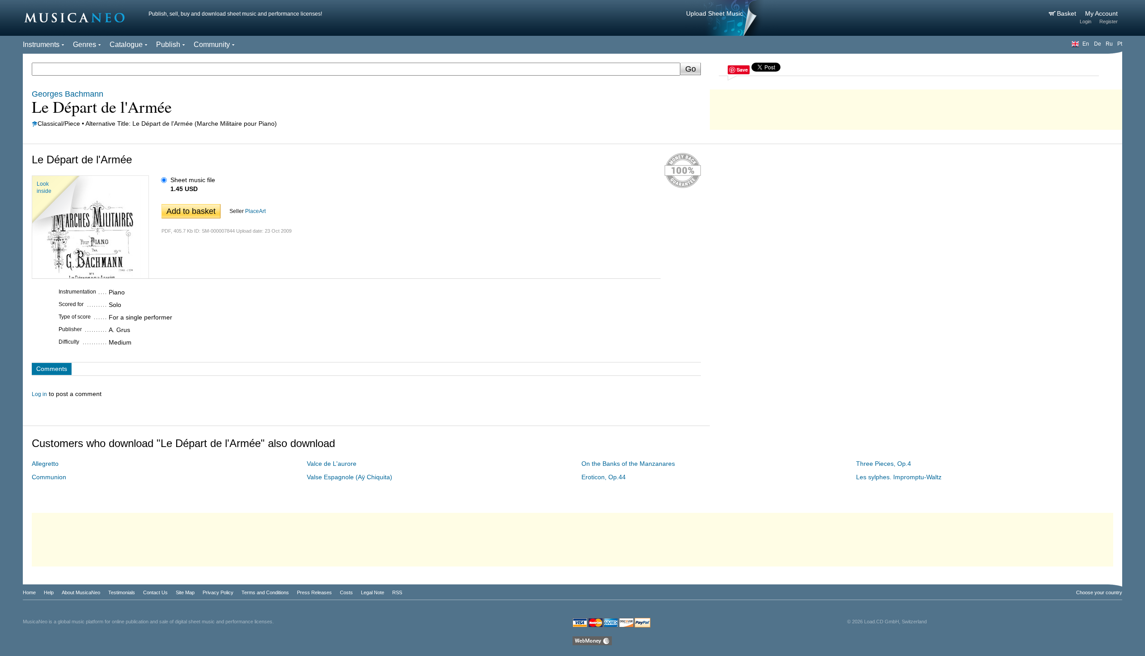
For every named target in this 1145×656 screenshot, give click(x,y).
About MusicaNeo (81, 592)
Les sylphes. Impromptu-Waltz (898, 477)
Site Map (185, 592)
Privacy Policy (218, 592)
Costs (346, 592)
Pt (1119, 44)
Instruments (41, 44)
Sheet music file (192, 179)
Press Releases (314, 592)
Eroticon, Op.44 (603, 477)
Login (1085, 21)
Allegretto (45, 463)
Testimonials (121, 592)
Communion (49, 477)
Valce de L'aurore (331, 463)
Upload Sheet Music (714, 13)
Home (29, 592)
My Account (1101, 13)
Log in (39, 394)
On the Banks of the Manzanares (628, 463)
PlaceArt (255, 211)
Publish (168, 44)
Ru (1109, 44)
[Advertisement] (916, 107)
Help (49, 592)
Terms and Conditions (265, 592)
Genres (84, 44)
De (1097, 44)
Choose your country (1099, 592)
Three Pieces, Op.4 (883, 463)
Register (1108, 21)
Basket (1067, 13)
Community (212, 44)
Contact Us (155, 592)
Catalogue (126, 44)
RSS (397, 592)
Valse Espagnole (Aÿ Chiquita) (349, 477)
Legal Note (372, 592)
